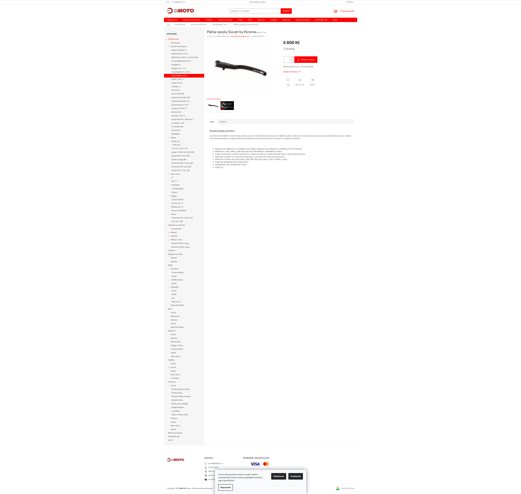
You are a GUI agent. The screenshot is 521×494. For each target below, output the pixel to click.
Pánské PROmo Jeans (180, 243)
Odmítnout (278, 476)
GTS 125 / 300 (177, 221)
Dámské (174, 236)
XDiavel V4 (175, 90)
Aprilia (173, 137)
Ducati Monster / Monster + (182, 119)
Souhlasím (295, 476)
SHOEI (173, 294)
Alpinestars (175, 316)
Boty (170, 309)
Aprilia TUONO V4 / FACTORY (183, 152)
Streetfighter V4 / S (179, 75)
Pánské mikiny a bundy (180, 389)
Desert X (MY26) (177, 94)
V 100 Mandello (177, 188)
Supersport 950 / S (179, 108)
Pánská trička (176, 393)
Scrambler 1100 (177, 123)
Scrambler (175, 378)
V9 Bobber (175, 185)
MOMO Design (177, 279)
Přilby (170, 265)
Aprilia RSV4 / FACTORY (180, 156)
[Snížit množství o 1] (293, 61)
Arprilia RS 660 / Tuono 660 (182, 163)
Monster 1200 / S (178, 115)
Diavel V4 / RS (176, 83)
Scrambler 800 (177, 126)
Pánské (174, 232)
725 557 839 (213, 467)
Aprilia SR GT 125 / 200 (180, 170)
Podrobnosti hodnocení (240, 36)
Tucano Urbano (177, 199)
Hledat (286, 11)
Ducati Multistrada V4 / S (181, 61)
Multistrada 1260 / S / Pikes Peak (184, 57)
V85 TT (174, 181)
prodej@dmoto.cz (215, 463)
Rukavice (171, 331)
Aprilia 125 (175, 141)
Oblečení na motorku (176, 225)
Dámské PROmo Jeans (180, 247)
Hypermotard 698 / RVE (180, 97)
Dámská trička (177, 400)
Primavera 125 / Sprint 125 (182, 217)
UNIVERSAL (175, 134)
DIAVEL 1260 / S (177, 79)
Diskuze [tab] (223, 121)
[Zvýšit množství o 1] (293, 58)
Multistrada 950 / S (178, 50)
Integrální (174, 287)
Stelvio (174, 192)
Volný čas (172, 382)
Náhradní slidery (177, 327)
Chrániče (171, 250)
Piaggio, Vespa (177, 345)
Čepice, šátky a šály (179, 414)
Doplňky (171, 360)
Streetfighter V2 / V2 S (180, 72)
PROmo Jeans (176, 239)
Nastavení (226, 487)
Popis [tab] (212, 121)
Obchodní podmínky (257, 2)
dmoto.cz (212, 475)
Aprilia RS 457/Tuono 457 (181, 166)
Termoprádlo (176, 228)
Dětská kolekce (177, 407)
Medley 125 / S (177, 207)
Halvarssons (176, 341)
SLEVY (170, 440)
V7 (172, 177)
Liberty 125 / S (177, 203)
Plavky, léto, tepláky (179, 403)
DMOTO (211, 471)
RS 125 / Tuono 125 (180, 148)
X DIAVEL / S (176, 86)
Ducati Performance (179, 46)
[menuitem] (172, 20)
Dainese (174, 320)
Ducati (174, 290)
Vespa (173, 214)
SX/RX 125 (176, 145)
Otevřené (175, 268)
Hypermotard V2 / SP (179, 105)
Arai (173, 298)
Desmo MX (175, 130)
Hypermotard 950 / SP (180, 101)
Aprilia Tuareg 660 (178, 159)
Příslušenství (173, 39)
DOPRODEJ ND (174, 436)
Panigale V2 (176, 64)
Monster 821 (176, 112)
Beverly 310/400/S (178, 210)
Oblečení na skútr (175, 254)
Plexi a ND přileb (177, 305)
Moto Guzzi (175, 174)
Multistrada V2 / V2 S (179, 53)
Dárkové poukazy (175, 433)
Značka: (258, 36)
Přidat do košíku (308, 59)
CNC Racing (175, 42)
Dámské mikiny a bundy (180, 396)
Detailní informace (290, 71)
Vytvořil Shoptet (347, 488)
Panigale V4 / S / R (178, 68)
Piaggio (174, 196)
